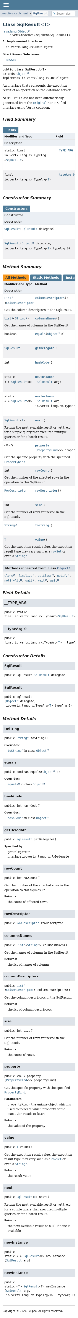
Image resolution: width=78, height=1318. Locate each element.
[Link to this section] (38, 119)
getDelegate (44, 348)
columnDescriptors (50, 298)
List (7, 298)
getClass (45, 575)
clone (8, 575)
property (42, 445)
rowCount (42, 470)
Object (21, 74)
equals (40, 334)
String (20, 318)
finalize (25, 575)
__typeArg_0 (65, 174)
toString (42, 525)
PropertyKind (47, 450)
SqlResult (40, 13)
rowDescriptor (46, 490)
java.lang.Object (15, 31)
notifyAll (12, 580)
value (39, 539)
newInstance (44, 377)
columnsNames (45, 318)
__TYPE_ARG (64, 150)
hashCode (42, 362)
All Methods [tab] (15, 277)
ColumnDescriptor (20, 303)
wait (28, 580)
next (38, 420)
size (38, 505)
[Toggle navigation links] (6, 5)
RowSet (11, 60)
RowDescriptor (15, 490)
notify (62, 575)
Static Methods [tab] (46, 277)
